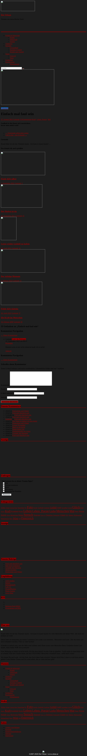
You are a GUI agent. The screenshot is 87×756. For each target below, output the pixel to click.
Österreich (27, 518)
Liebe (52, 511)
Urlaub (62, 515)
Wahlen (71, 515)
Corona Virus (13, 508)
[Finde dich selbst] (23, 175)
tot (45, 515)
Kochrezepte (9, 62)
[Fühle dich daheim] (21, 304)
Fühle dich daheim (9, 309)
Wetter (11, 518)
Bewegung (9, 489)
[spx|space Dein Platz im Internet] (43, 752)
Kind (81, 508)
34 (19, 248)
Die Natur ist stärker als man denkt (24, 421)
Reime (20, 515)
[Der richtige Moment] (23, 272)
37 (19, 313)
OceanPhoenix (10, 589)
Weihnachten (78, 515)
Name (4, 389)
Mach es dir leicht (18, 427)
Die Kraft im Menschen (11, 317)
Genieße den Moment (20, 433)
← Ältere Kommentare (9, 335)
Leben (27, 511)
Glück (76, 507)
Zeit (20, 518)
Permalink (9, 343)
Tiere (12, 58)
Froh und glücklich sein (20, 413)
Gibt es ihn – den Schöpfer (16, 135)
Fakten (12, 42)
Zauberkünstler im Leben (21, 431)
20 (21, 322)
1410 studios (9, 581)
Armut (7, 508)
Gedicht (41, 508)
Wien (15, 518)
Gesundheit (14, 48)
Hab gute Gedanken (12, 566)
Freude (35, 508)
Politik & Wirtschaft (12, 36)
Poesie (81, 511)
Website (4, 397)
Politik (12, 38)
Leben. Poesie (42, 119)
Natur (7, 54)
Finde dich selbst (8, 179)
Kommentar (5, 385)
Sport (7, 487)
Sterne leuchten (10, 570)
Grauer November (18, 425)
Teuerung (37, 515)
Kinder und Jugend (17, 52)
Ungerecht (56, 515)
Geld (59, 508)
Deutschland (21, 508)
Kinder (3, 511)
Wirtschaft (13, 40)
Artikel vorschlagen (12, 727)
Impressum (9, 736)
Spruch (28, 514)
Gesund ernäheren (11, 485)
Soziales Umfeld (16, 50)
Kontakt (8, 729)
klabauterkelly (10, 585)
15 (20, 281)
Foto (30, 507)
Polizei (8, 515)
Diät (6, 483)
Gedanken (9, 60)
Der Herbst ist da (9, 211)
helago (7, 583)
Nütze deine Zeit (18, 429)
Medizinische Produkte (13, 491)
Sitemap (8, 734)
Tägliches (8, 44)
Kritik (21, 511)
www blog (9, 593)
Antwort (8, 351)
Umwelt (13, 56)
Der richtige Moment (10, 276)
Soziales (8, 46)
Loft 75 (8, 587)
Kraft (34, 119)
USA (66, 515)
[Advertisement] (30, 27)
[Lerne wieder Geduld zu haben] (8, 239)
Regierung (14, 515)
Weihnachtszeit (5, 518)
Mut (49, 119)
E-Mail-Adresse (7, 393)
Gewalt (70, 507)
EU (26, 508)
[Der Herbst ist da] (21, 207)
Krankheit (14, 511)
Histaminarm (14, 64)
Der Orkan (6, 15)
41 (23, 216)
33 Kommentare (26, 119)
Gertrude (16, 119)
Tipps (42, 515)
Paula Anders (10, 591)
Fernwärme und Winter (20, 411)
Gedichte (47, 508)
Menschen (62, 511)
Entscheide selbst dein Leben (16, 133)
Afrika (3, 508)
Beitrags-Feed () (12, 606)
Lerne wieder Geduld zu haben (15, 244)
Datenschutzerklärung (13, 732)
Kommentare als (13, 608)
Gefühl (53, 507)
